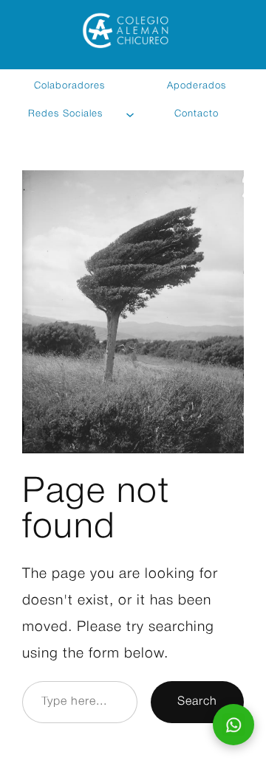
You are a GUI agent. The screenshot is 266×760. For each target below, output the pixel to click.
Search (197, 702)
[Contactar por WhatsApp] (233, 724)
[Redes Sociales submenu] (131, 114)
